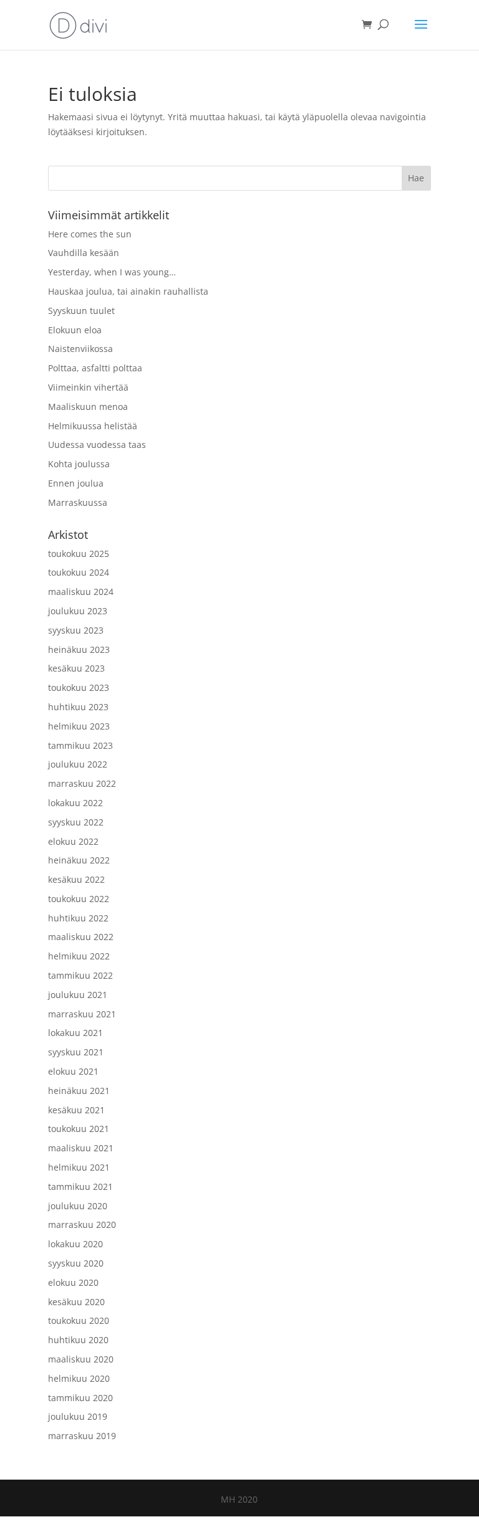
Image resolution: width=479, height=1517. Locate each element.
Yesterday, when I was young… (112, 272)
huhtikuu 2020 (78, 1340)
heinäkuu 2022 (79, 860)
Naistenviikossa (80, 348)
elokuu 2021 (73, 1071)
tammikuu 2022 (80, 975)
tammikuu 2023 (80, 745)
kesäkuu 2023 (76, 668)
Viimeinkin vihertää (88, 387)
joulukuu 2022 (77, 764)
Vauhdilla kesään (83, 253)
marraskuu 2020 (82, 1224)
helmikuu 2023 (79, 726)
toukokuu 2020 (78, 1320)
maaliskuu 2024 (81, 591)
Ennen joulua (76, 483)
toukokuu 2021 (78, 1128)
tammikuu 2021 (80, 1186)
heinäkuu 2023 (79, 649)
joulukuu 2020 (77, 1206)
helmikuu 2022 (79, 956)
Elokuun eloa (75, 330)
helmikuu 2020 (79, 1378)
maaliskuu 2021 (81, 1148)
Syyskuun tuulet (81, 310)
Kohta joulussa (79, 464)
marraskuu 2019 (82, 1436)
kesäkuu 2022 (76, 879)
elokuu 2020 (73, 1282)
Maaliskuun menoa (88, 406)
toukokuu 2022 (78, 899)
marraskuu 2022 (82, 783)
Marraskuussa (77, 502)
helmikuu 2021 (79, 1167)
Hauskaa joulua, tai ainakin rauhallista (128, 291)
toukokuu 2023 (78, 687)
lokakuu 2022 (75, 803)
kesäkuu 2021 (76, 1110)
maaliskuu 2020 (81, 1359)
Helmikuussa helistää (92, 426)
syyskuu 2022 (76, 822)
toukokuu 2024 (78, 572)
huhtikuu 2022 (78, 918)
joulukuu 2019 (77, 1416)
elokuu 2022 (73, 841)
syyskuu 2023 (76, 630)
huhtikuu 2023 (78, 707)
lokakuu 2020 (75, 1244)
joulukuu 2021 (77, 995)
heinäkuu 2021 (79, 1090)
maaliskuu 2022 (81, 937)
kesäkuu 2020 (76, 1302)
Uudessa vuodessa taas (97, 444)
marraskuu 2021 (82, 1014)
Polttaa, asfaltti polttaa (95, 368)
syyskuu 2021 (76, 1052)
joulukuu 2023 (77, 611)
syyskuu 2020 (76, 1263)
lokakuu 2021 (75, 1033)
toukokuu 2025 (78, 553)
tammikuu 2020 (80, 1398)
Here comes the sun (90, 234)
